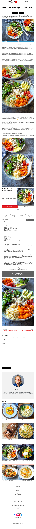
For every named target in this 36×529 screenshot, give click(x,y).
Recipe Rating (4, 339)
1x (27, 219)
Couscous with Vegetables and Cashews (10, 330)
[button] (2, 199)
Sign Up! (15, 501)
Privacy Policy (18, 493)
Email (3, 360)
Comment (3, 343)
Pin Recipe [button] (26, 206)
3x (32, 219)
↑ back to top (18, 486)
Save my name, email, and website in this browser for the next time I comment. (16, 365)
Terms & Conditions (18, 494)
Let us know (17, 274)
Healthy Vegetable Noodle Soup (27, 330)
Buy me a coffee (21, 505)
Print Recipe (10, 206)
